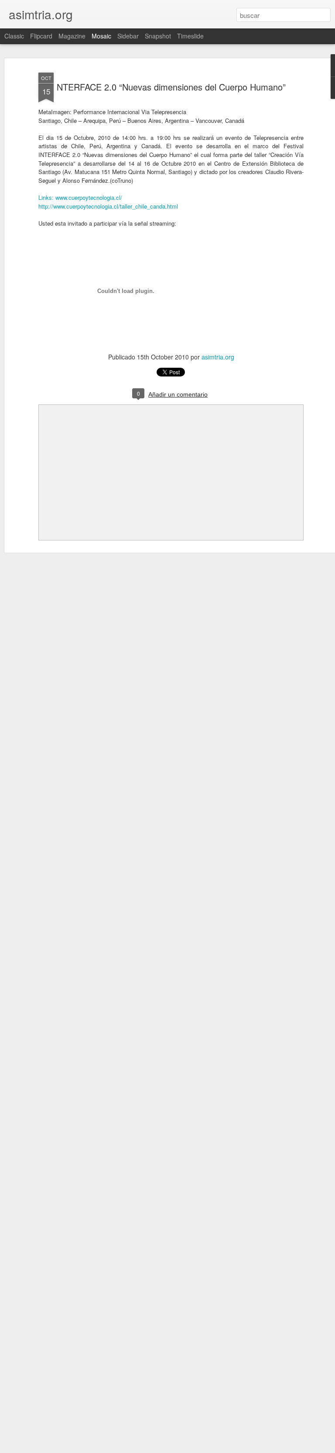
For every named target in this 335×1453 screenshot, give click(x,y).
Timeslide (190, 35)
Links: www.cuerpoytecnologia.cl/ (80, 197)
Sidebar (128, 35)
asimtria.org (218, 356)
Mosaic (101, 35)
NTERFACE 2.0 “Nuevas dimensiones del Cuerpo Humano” (171, 86)
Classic (14, 35)
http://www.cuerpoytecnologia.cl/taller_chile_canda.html (108, 206)
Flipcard (41, 35)
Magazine (71, 35)
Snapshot (158, 35)
